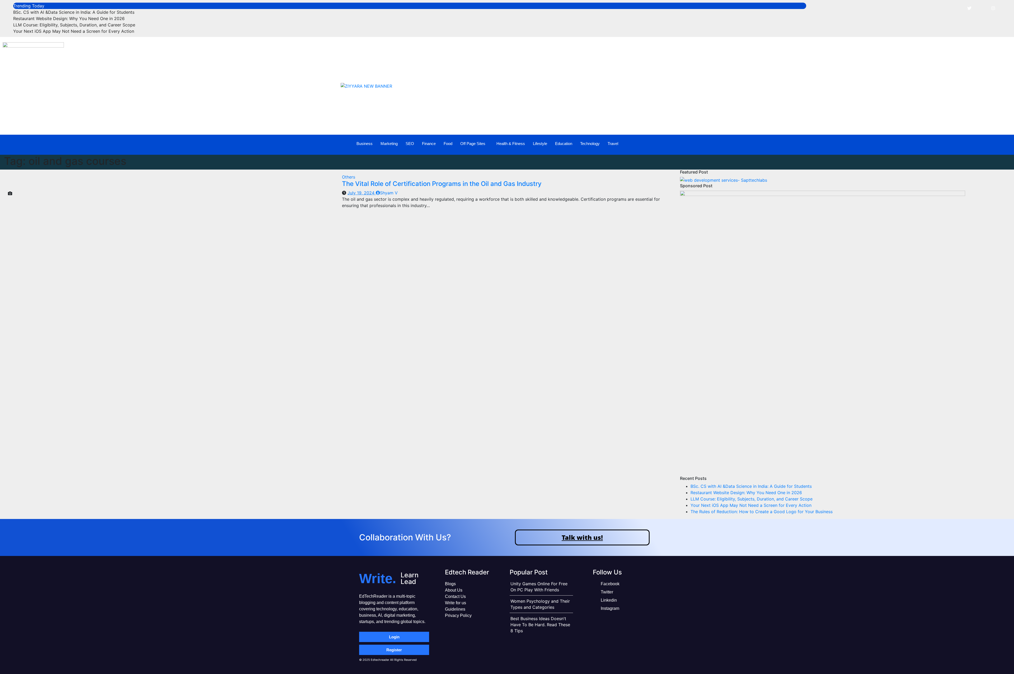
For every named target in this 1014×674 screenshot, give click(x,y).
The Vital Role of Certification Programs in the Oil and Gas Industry (442, 184)
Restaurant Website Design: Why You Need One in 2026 (69, 18)
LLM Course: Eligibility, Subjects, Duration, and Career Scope (74, 24)
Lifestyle (540, 143)
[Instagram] (993, 8)
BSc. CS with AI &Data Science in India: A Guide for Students (73, 12)
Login (394, 637)
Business (364, 143)
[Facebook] (957, 8)
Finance (429, 143)
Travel (613, 143)
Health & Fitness (510, 143)
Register (394, 650)
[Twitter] (969, 8)
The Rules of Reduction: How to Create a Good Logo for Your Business (762, 511)
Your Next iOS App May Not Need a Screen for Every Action (73, 31)
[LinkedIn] (981, 8)
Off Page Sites (472, 143)
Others (348, 177)
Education (563, 143)
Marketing (389, 143)
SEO (410, 143)
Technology (590, 143)
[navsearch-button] (975, 144)
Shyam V (389, 192)
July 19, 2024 (362, 192)
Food (448, 143)
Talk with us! (582, 537)
